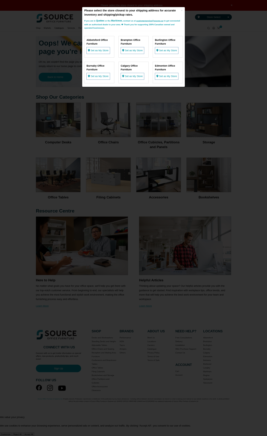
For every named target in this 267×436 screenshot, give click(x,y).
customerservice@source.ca (149, 21)
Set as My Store (99, 50)
